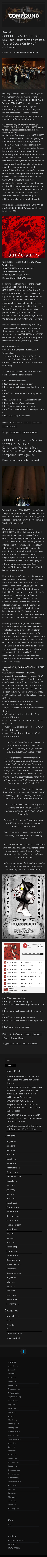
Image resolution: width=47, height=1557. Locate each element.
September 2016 (14, 1177)
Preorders (36, 423)
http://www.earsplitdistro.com (16, 416)
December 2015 (13, 1216)
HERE (14, 211)
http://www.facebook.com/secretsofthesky (21, 400)
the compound (31, 52)
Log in (10, 1524)
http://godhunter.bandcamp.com (17, 384)
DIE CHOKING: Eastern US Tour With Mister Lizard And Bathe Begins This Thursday (23, 1080)
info (39, 679)
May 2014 (11, 1291)
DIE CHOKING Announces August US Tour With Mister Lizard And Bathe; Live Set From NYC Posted (24, 1118)
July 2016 (11, 1185)
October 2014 (12, 1269)
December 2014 (13, 1260)
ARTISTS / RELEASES (16, 1540)
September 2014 (14, 1273)
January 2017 (12, 1163)
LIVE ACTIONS (14, 1548)
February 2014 (13, 1304)
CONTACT (12, 1544)
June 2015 (11, 1238)
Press (5, 1038)
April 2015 (11, 1242)
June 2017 (11, 1146)
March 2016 (12, 1203)
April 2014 (11, 1295)
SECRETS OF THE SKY (30, 432)
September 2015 (14, 1225)
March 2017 (12, 1159)
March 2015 (12, 1247)
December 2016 (13, 1168)
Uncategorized (13, 1338)
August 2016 (12, 1181)
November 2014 (14, 1264)
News (28, 423)
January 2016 (12, 1212)
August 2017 (12, 1142)
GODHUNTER (15, 432)
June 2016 (11, 1190)
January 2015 (12, 1256)
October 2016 (12, 1172)
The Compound (33, 605)
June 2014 (11, 1286)
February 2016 (13, 1207)
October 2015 (12, 1220)
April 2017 (11, 1155)
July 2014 (10, 1282)
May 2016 (11, 1194)
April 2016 (11, 1198)
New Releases (17, 423)
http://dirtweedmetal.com (14, 381)
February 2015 (13, 1251)
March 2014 (12, 1299)
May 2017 (11, 1150)
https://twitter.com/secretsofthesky (18, 403)
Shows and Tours (9, 426)
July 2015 (10, 1234)
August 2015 (12, 1229)
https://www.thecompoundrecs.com (18, 406)
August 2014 (12, 1277)
